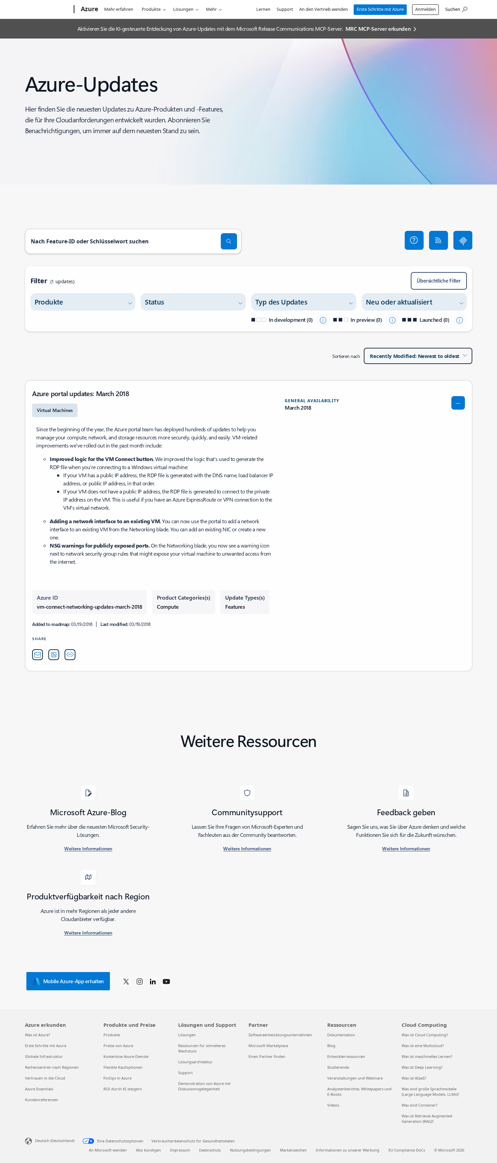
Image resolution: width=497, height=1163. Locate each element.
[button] (414, 240)
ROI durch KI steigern (122, 1088)
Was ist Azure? (37, 1034)
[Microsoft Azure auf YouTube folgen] (166, 981)
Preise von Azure (118, 1045)
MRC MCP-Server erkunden (378, 28)
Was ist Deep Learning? (422, 1067)
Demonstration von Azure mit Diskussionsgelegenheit (204, 1086)
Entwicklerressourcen (346, 1056)
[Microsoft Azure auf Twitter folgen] (126, 981)
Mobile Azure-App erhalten (73, 981)
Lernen (263, 9)
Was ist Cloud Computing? (425, 1034)
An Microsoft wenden (108, 1150)
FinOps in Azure (117, 1078)
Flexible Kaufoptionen (122, 1067)
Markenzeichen (293, 1150)
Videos (333, 1105)
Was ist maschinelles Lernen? (427, 1056)
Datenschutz (210, 1150)
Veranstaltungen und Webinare (355, 1078)
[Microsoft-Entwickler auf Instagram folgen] (140, 981)
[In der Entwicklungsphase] (322, 319)
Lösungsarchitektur (195, 1061)
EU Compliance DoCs (406, 1150)
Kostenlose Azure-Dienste (125, 1056)
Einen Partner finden (267, 1056)
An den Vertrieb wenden (323, 9)
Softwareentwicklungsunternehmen (280, 1034)
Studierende (338, 1067)
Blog (331, 1045)
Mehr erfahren (118, 9)
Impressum (180, 1150)
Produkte (151, 9)
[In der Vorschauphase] (391, 319)
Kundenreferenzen (41, 1099)
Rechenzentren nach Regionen (52, 1067)
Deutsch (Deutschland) (54, 1140)
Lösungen (183, 9)
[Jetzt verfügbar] (459, 319)
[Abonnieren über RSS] (438, 240)
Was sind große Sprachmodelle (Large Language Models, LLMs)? (430, 1091)
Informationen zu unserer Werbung (347, 1150)
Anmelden (425, 9)
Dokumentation (341, 1034)
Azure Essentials (39, 1088)
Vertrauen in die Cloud (45, 1078)
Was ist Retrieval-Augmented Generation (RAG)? (427, 1118)
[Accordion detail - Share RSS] (53, 654)
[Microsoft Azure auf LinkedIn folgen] (153, 981)
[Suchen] (229, 241)
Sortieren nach (346, 356)
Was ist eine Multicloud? (423, 1045)
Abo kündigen (148, 1150)
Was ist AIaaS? (414, 1078)
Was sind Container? (419, 1105)
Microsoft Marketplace (268, 1045)
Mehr (211, 9)
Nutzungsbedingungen (250, 1150)
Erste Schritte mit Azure (380, 9)
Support (285, 9)
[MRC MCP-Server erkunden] (462, 240)
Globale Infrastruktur (44, 1056)
